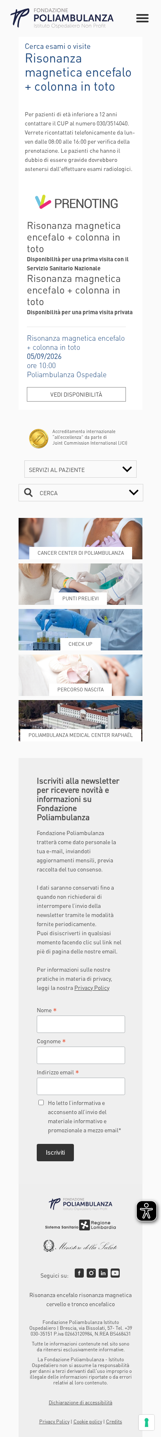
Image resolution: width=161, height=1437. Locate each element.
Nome (47, 1009)
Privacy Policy (91, 987)
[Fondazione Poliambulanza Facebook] (79, 1273)
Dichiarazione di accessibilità (80, 1402)
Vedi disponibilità (76, 394)
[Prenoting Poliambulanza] (76, 215)
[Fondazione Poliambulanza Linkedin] (103, 1273)
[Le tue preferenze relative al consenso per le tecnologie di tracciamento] (146, 1422)
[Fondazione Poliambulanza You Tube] (115, 1273)
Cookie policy (87, 1421)
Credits (114, 1421)
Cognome (51, 1040)
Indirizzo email (58, 1071)
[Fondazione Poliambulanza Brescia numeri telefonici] (62, 18)
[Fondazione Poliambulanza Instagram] (91, 1273)
